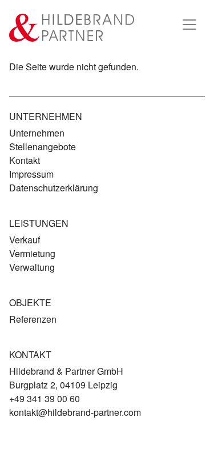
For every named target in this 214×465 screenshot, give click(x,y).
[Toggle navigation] (189, 24)
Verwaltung (32, 267)
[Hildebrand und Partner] (71, 28)
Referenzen (32, 319)
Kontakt (24, 160)
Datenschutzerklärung (53, 187)
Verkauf (24, 239)
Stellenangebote (42, 146)
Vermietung (32, 253)
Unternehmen (36, 132)
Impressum (31, 174)
